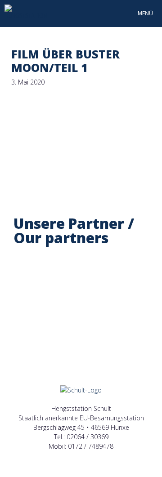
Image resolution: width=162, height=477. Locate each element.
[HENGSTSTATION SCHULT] (26, 13)
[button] (22, 299)
